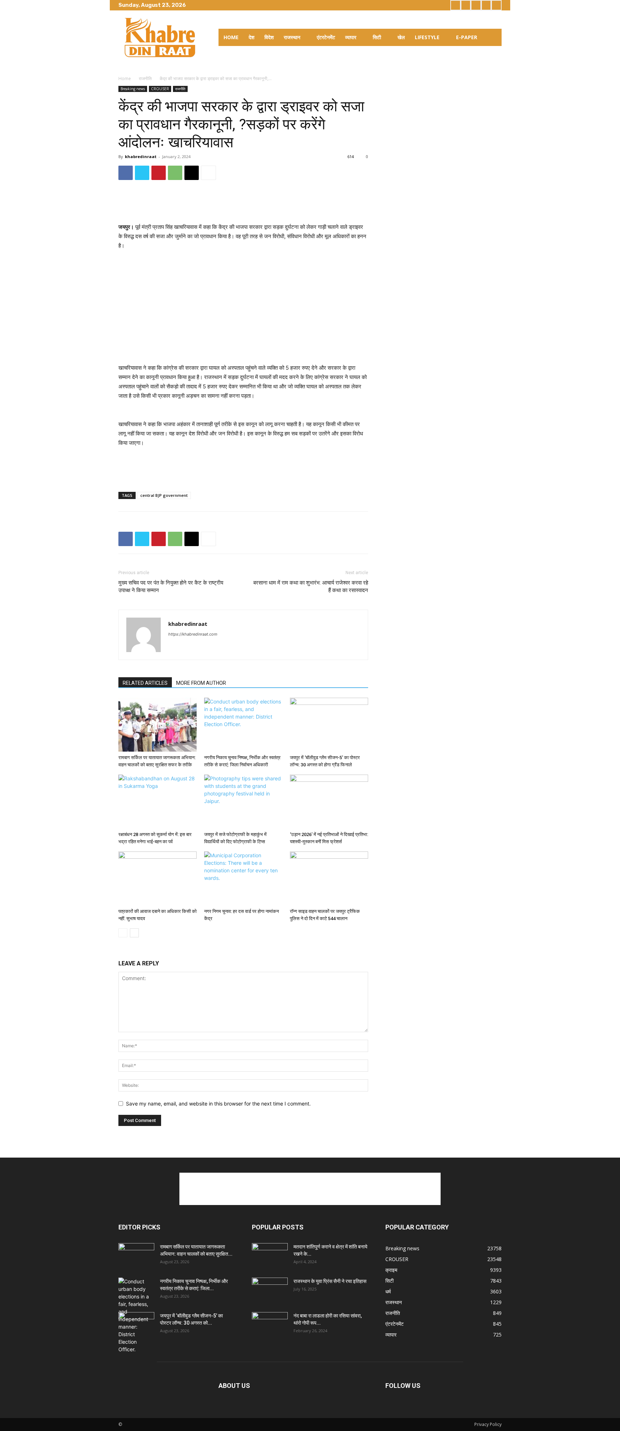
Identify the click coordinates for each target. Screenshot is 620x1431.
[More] (208, 173)
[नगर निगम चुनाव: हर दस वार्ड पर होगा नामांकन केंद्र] (243, 878)
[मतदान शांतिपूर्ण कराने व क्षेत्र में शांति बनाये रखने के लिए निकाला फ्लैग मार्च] (270, 1255)
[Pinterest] (158, 173)
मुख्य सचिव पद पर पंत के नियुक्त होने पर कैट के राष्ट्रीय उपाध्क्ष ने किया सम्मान (170, 587)
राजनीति (145, 78)
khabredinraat (140, 156)
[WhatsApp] (175, 173)
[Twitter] (476, 5)
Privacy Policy (488, 1424)
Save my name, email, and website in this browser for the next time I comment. (218, 1103)
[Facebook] (455, 5)
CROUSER (160, 88)
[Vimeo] (486, 5)
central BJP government (164, 495)
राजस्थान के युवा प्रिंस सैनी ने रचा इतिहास (329, 1281)
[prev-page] (122, 932)
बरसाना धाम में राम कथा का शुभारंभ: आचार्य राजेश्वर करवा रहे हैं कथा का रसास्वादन (310, 587)
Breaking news (133, 88)
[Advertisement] (243, 204)
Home (124, 78)
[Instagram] (466, 5)
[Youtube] (496, 5)
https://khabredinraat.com (192, 634)
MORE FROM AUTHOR (201, 683)
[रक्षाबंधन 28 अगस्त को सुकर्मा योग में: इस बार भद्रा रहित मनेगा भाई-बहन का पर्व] (157, 801)
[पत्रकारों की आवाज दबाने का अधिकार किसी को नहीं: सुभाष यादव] (157, 878)
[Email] (191, 173)
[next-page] (134, 932)
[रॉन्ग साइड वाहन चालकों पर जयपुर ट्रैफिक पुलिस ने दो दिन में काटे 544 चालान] (329, 878)
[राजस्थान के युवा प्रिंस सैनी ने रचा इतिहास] (270, 1290)
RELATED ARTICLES (145, 683)
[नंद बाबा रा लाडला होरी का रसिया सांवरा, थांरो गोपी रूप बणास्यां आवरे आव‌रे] (270, 1324)
